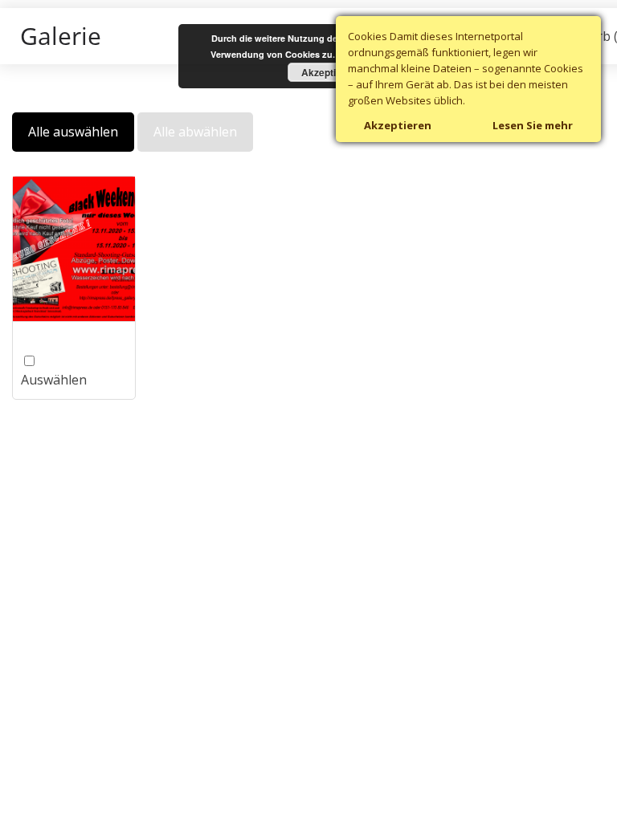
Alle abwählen (195, 131)
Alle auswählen (73, 131)
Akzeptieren (329, 72)
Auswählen (58, 371)
